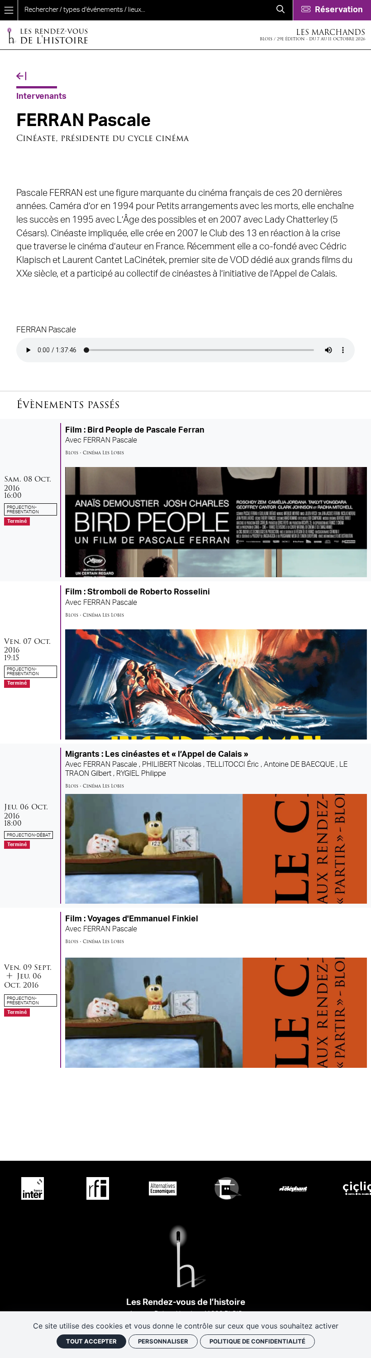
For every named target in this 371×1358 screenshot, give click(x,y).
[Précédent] (21, 76)
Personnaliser (163, 1341)
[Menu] (9, 10)
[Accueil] (47, 35)
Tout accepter (91, 1341)
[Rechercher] (280, 10)
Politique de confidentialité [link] (257, 1341)
